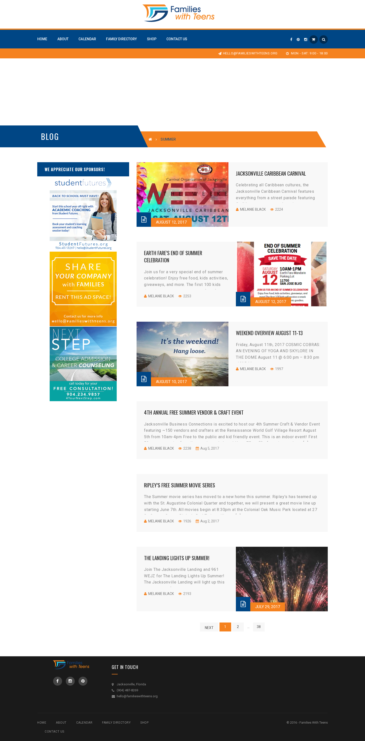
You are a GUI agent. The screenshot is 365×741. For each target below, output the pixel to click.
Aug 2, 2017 (209, 521)
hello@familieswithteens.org (250, 53)
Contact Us (54, 731)
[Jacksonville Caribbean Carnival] (182, 194)
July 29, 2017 (267, 606)
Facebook (57, 681)
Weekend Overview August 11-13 (269, 333)
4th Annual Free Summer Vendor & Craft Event (194, 412)
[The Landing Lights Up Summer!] (282, 579)
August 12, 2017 (171, 222)
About (61, 722)
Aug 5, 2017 (209, 448)
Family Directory (116, 722)
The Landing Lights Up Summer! (176, 558)
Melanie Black (253, 209)
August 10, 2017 (171, 381)
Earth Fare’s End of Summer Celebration (173, 256)
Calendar (84, 722)
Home (41, 722)
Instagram (70, 681)
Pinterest (82, 681)
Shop (144, 722)
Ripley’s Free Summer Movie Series (179, 485)
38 (259, 627)
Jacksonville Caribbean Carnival (271, 173)
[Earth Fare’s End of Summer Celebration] (282, 274)
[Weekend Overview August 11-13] (182, 354)
